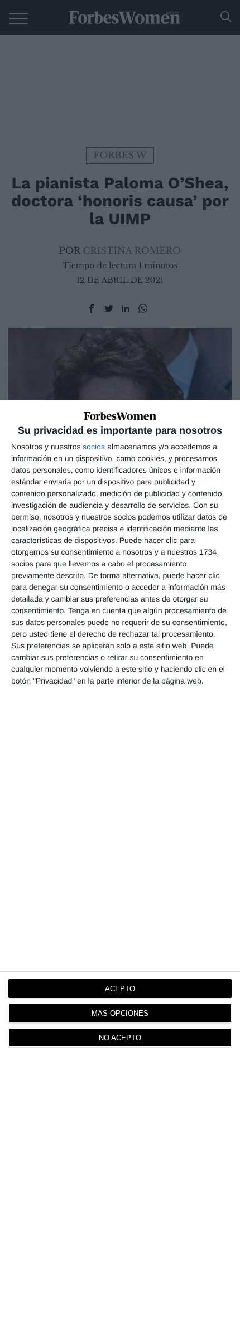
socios (94, 446)
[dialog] (120, 866)
